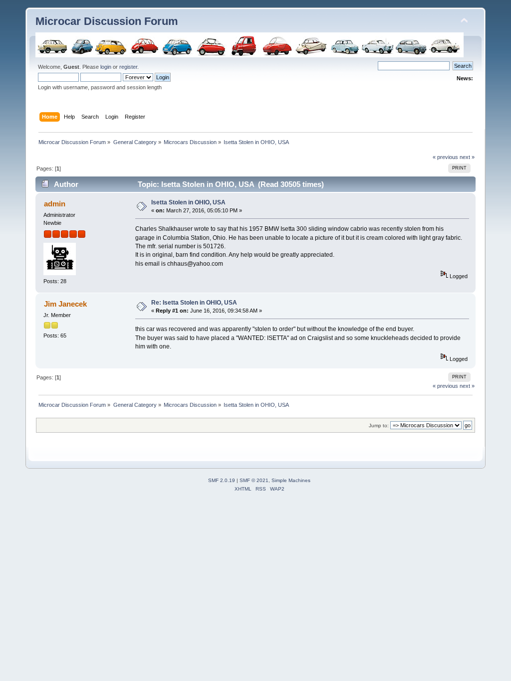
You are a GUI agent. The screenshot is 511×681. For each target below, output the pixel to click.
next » (467, 157)
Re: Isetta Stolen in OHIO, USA (194, 302)
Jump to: (379, 425)
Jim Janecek (65, 304)
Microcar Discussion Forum (106, 21)
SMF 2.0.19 (221, 480)
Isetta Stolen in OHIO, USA (188, 202)
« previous (445, 157)
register (128, 67)
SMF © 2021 (254, 480)
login (105, 67)
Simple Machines (290, 480)
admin (54, 203)
